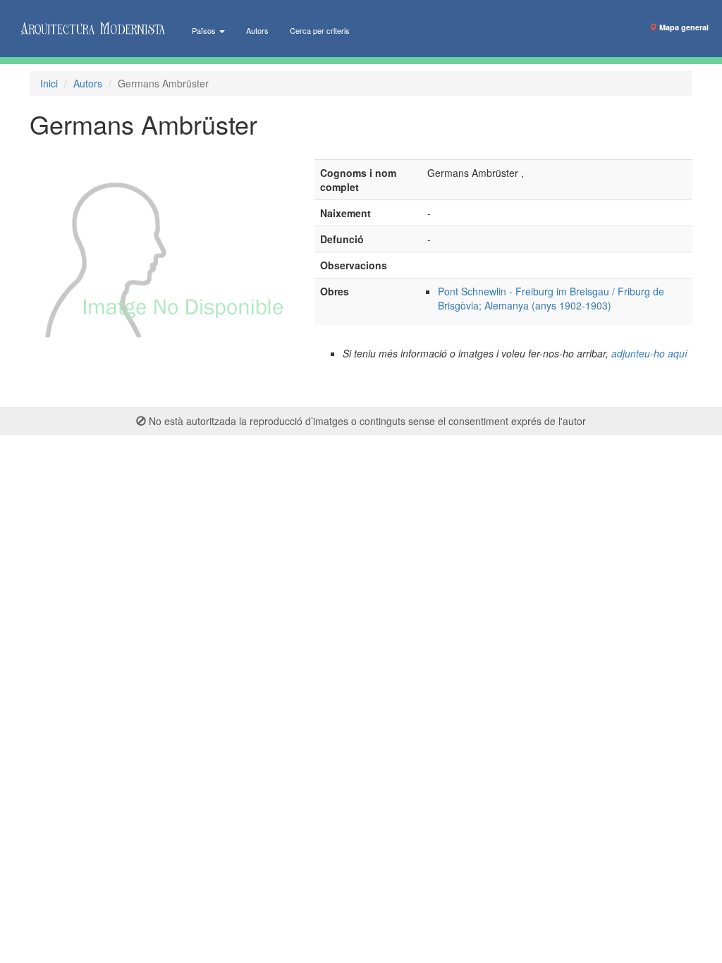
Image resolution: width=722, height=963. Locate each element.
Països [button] (205, 30)
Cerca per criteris (320, 30)
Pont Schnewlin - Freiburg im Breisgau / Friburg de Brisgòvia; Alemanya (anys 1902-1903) (551, 298)
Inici (49, 83)
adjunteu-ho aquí (649, 353)
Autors (257, 30)
